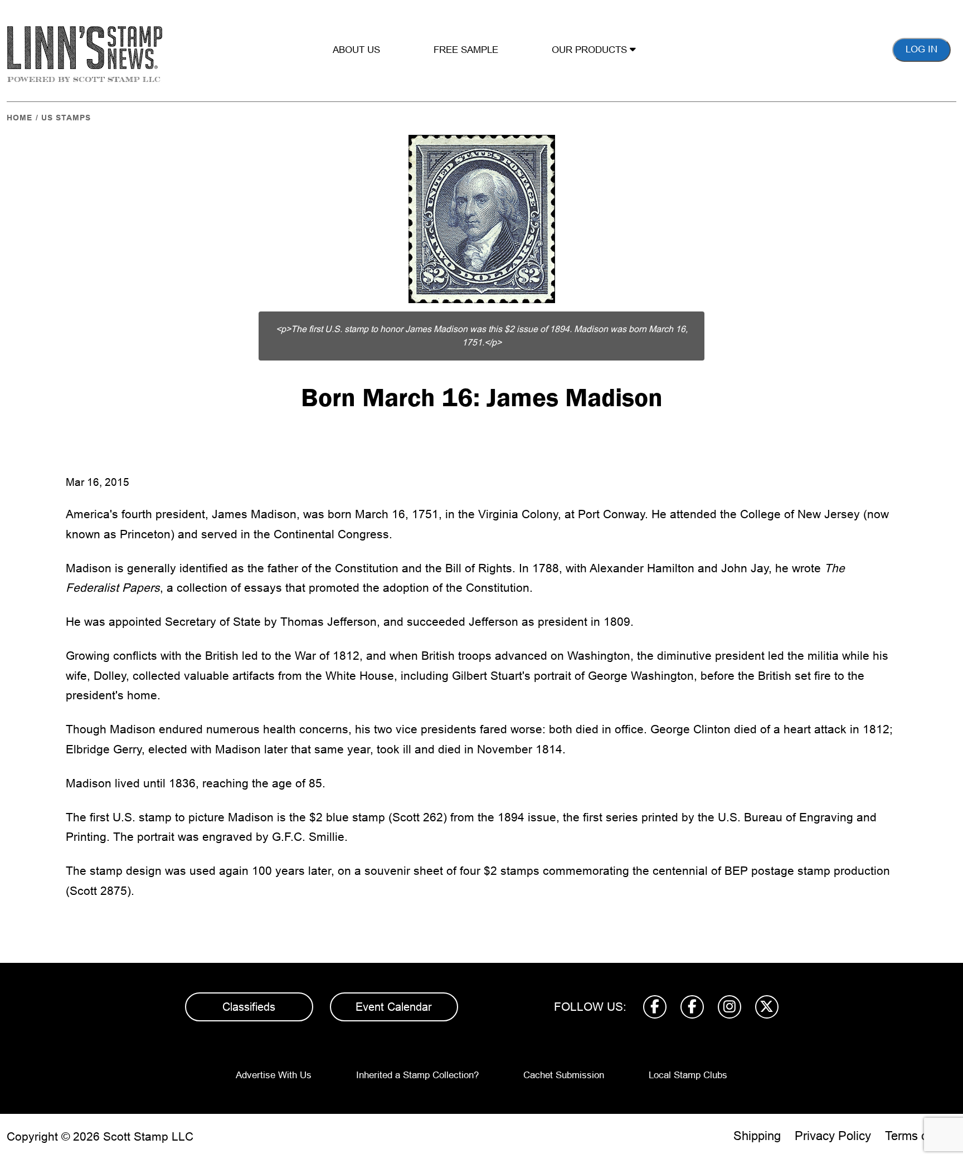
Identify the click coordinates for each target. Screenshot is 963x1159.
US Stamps (66, 117)
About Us (356, 50)
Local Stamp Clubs (688, 1075)
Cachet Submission (563, 1075)
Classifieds (248, 1007)
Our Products (591, 50)
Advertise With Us (274, 1075)
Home (19, 117)
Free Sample (466, 50)
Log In (921, 49)
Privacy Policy (833, 1136)
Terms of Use (920, 1136)
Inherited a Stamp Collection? (417, 1075)
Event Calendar (394, 1007)
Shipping (757, 1136)
